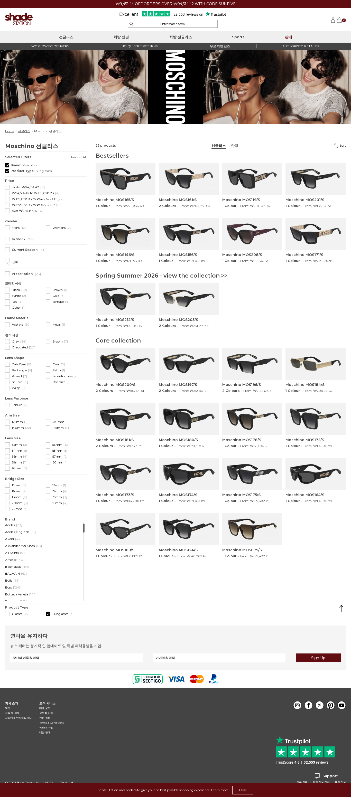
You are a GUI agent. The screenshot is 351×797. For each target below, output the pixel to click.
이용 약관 (302, 782)
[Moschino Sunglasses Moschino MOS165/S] (126, 179)
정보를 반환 (46, 713)
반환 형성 (44, 717)
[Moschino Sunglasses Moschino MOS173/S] (126, 474)
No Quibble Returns (140, 46)
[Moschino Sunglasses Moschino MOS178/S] (252, 419)
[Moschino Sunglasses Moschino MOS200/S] (126, 364)
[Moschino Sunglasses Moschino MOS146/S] (126, 234)
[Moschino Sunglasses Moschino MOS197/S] (189, 364)
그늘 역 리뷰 (12, 713)
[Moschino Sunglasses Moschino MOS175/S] (252, 474)
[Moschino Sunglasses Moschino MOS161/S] (189, 179)
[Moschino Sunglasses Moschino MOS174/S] (189, 474)
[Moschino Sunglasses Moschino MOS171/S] (315, 234)
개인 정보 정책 (321, 782)
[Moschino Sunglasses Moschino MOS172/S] (315, 419)
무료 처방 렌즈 (220, 46)
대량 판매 (44, 732)
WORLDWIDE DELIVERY (50, 46)
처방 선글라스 (180, 37)
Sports (238, 37)
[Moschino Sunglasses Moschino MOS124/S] (189, 529)
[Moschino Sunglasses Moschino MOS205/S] (189, 299)
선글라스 (66, 37)
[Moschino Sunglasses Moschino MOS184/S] (315, 364)
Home (9, 131)
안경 (234, 145)
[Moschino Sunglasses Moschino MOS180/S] (189, 419)
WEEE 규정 (46, 727)
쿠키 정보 (340, 782)
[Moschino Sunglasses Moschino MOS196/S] (252, 364)
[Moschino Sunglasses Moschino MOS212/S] (126, 299)
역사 (7, 708)
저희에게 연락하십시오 (18, 717)
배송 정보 (44, 708)
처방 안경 (121, 37)
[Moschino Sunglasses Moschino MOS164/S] (315, 474)
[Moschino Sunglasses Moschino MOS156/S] (189, 234)
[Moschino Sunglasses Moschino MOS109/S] (126, 529)
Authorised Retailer (301, 46)
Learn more (219, 790)
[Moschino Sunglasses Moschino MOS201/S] (315, 179)
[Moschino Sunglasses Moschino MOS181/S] (126, 419)
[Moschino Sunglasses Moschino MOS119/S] (252, 179)
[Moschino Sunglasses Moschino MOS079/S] (252, 529)
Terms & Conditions (51, 722)
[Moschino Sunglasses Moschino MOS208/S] (252, 234)
